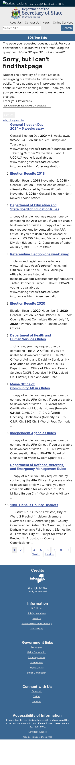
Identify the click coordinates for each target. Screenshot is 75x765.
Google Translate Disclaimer (37, 736)
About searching (14, 120)
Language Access (37, 731)
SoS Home (36, 608)
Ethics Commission (36, 672)
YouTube (36, 701)
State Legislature (36, 657)
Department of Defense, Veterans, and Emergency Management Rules (38, 467)
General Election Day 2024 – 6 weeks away (27, 127)
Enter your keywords (17, 101)
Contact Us (32, 22)
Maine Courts (37, 667)
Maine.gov (36, 647)
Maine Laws (36, 662)
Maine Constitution (36, 652)
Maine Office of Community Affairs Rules (30, 386)
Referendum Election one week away (39, 254)
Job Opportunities (37, 613)
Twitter (36, 696)
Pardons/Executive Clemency (37, 623)
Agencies (35, 4)
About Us (16, 22)
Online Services (49, 4)
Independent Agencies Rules (33, 433)
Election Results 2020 (27, 303)
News (46, 22)
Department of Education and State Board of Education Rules (34, 207)
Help (61, 4)
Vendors (37, 618)
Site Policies (36, 628)
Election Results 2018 (27, 173)
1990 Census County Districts (34, 505)
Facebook (36, 691)
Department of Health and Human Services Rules (30, 337)
